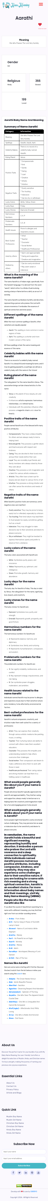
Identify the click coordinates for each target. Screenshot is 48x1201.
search (19, 974)
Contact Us (11, 1086)
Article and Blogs (13, 1093)
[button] (40, 4)
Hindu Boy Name (13, 1130)
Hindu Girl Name (13, 1133)
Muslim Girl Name (13, 1120)
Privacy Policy (12, 1089)
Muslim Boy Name (14, 1116)
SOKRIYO (34, 1192)
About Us (10, 1083)
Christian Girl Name (14, 1126)
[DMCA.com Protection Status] (24, 1185)
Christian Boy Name (15, 1123)
